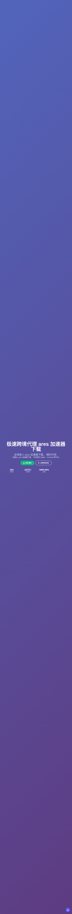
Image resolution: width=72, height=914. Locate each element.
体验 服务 (28, 463)
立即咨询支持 (44, 463)
